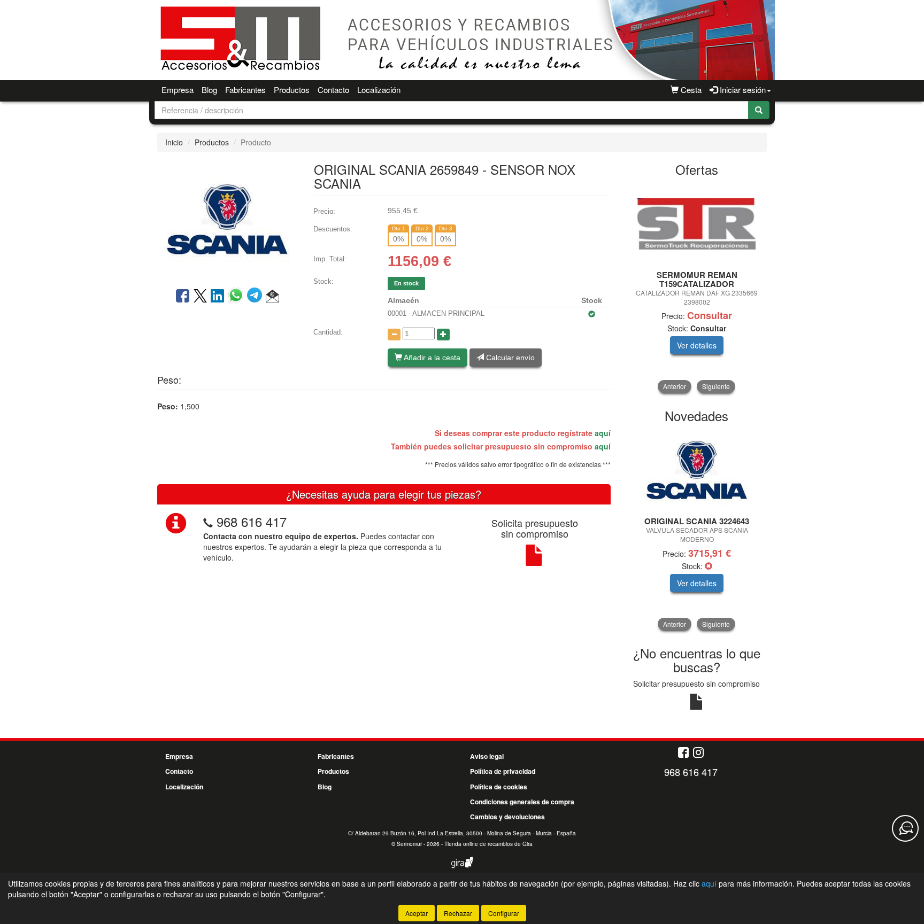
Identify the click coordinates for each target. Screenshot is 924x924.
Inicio (174, 142)
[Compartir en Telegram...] (256, 296)
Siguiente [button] (716, 386)
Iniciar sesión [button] (742, 89)
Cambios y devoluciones (507, 816)
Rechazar (458, 913)
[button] (272, 296)
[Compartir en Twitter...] (200, 296)
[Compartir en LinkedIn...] (218, 296)
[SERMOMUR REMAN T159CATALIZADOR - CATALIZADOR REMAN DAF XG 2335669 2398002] (697, 224)
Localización (379, 89)
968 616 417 (252, 521)
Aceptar (416, 913)
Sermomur (409, 844)
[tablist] (697, 288)
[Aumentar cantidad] (443, 334)
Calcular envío (509, 357)
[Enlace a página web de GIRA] (462, 869)
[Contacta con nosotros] (905, 828)
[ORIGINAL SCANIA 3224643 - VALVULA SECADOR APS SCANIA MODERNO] (697, 470)
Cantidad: (328, 332)
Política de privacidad (502, 771)
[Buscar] (758, 110)
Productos (292, 89)
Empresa (177, 89)
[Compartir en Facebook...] (182, 296)
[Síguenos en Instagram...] (698, 753)
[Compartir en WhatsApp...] (237, 296)
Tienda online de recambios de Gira (488, 844)
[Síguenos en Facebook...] (683, 753)
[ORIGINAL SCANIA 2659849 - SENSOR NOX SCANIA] (227, 218)
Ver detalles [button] (697, 345)
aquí (603, 433)
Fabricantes (245, 89)
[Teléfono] (208, 521)
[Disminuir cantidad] (394, 334)
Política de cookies (498, 786)
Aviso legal (487, 756)
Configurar (503, 913)
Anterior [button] (674, 386)
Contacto (333, 89)
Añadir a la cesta (431, 357)
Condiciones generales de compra (522, 801)
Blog (209, 89)
